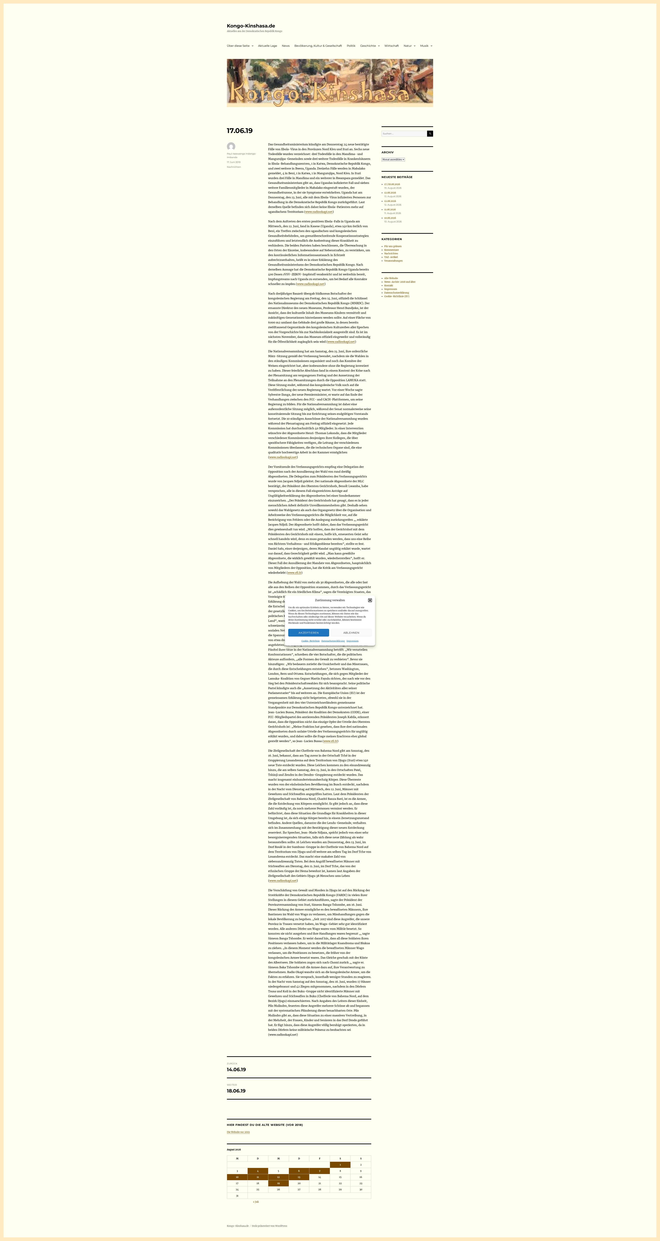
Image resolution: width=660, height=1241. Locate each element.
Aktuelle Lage (267, 45)
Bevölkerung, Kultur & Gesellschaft (318, 45)
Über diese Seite (238, 45)
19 (278, 1183)
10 (237, 1177)
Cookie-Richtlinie (310, 641)
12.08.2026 (390, 192)
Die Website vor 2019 (238, 1132)
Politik (351, 45)
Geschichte (368, 45)
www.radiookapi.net (319, 211)
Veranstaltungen (393, 260)
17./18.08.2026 (392, 184)
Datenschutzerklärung (333, 641)
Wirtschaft (391, 45)
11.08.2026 (390, 209)
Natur (408, 45)
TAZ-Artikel (391, 257)
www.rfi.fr (294, 572)
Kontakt (388, 285)
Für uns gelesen (393, 246)
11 (258, 1177)
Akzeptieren (309, 632)
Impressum (352, 641)
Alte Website (391, 278)
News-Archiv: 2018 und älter (400, 281)
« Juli (256, 1201)
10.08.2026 (390, 218)
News (286, 45)
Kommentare (391, 250)
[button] (370, 600)
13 (299, 1177)
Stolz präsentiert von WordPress (269, 1226)
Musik (424, 45)
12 (278, 1177)
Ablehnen (351, 632)
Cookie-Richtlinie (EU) (396, 296)
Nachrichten (234, 167)
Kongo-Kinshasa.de (251, 26)
